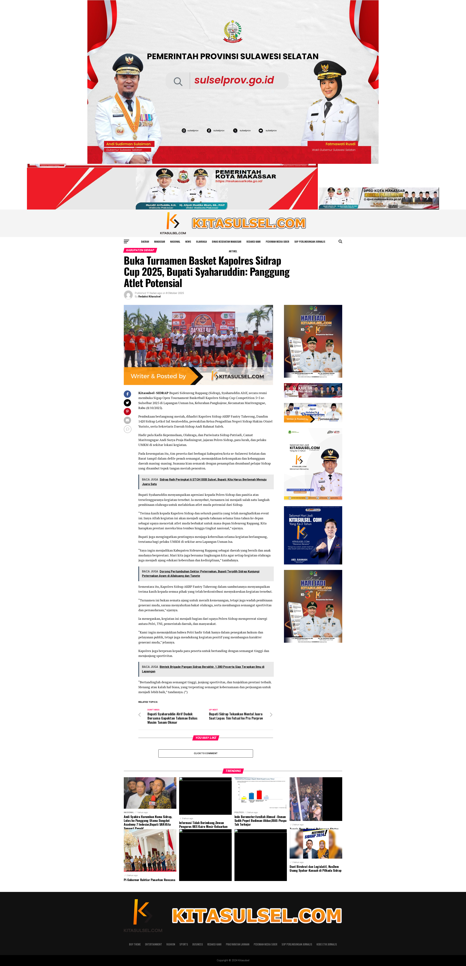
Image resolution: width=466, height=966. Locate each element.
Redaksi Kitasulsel (149, 296)
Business (197, 944)
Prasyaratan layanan (237, 944)
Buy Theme (135, 944)
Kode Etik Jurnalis (327, 944)
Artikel (233, 251)
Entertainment (153, 944)
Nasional (175, 241)
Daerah (145, 241)
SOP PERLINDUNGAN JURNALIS (309, 241)
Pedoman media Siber (277, 241)
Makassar (159, 241)
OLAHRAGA (201, 241)
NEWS (188, 241)
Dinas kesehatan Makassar (226, 241)
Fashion (170, 944)
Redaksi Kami (253, 241)
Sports (183, 944)
